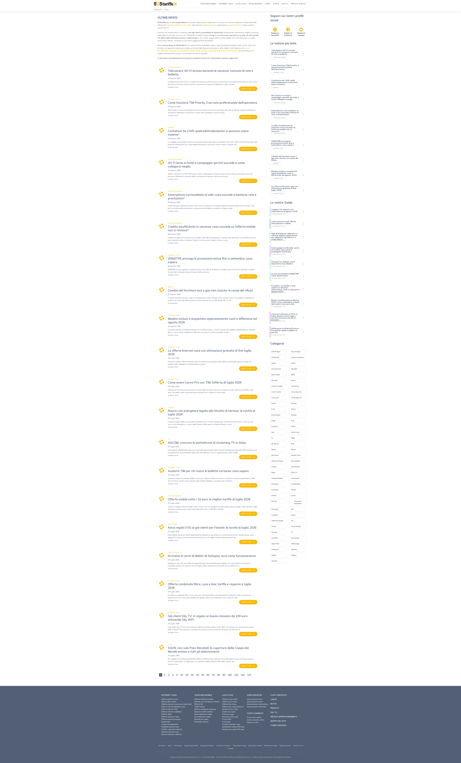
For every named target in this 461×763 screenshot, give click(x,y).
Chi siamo (161, 745)
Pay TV (273, 712)
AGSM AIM (275, 357)
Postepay (274, 490)
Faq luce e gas (228, 714)
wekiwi (273, 555)
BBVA (293, 375)
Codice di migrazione (169, 724)
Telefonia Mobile (277, 521)
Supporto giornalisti (191, 745)
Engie (273, 421)
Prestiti (293, 490)
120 (243, 675)
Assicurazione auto (254, 699)
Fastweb (274, 426)
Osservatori (295, 478)
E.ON (273, 409)
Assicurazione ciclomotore (257, 704)
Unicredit (274, 538)
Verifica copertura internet (171, 729)
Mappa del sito (278, 721)
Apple (273, 363)
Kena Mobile (295, 461)
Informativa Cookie (255, 745)
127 (249, 675)
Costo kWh (226, 719)
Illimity (273, 449)
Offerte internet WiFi (169, 709)
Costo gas (226, 722)
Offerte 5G (198, 704)
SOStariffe (158, 10)
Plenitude (274, 484)
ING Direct (274, 455)
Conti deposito (296, 392)
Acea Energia (296, 351)
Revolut (274, 501)
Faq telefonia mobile (202, 717)
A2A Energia (275, 351)
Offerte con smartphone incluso (207, 702)
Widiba (293, 555)
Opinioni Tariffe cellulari (203, 712)
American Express (297, 357)
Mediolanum (295, 467)
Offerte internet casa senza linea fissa (176, 704)
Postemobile (295, 484)
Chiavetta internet (201, 722)
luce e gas (187, 25)
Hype (293, 438)
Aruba (293, 363)
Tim (292, 521)
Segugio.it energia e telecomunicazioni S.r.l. (185, 757)
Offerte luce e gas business (233, 707)
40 (197, 675)
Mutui (273, 472)
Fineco (293, 426)
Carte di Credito (276, 386)
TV (292, 532)
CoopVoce (275, 398)
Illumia (293, 449)
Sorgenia (274, 515)
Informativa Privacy (239, 745)
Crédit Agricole (296, 398)
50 (203, 675)
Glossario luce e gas (230, 717)
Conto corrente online (255, 720)
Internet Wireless (277, 461)
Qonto (293, 495)
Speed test (165, 722)
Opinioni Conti (252, 722)
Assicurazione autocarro (256, 707)
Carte (273, 699)
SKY (292, 509)
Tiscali (273, 526)
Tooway (274, 532)
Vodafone (274, 549)
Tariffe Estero (199, 707)
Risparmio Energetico (298, 502)
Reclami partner (285, 745)
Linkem (273, 467)
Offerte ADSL (166, 714)
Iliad (292, 444)
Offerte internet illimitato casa (173, 707)
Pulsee (273, 495)
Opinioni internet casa (170, 732)
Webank (294, 549)
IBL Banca (274, 444)
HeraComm (295, 432)
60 (208, 675)
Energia (294, 415)
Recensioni (178, 745)
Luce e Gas (227, 695)
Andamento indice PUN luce (233, 727)
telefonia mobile (209, 25)
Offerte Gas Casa (229, 704)
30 (192, 675)
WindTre (274, 561)
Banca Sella (275, 375)
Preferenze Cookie (270, 745)
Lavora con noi (298, 745)
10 (181, 675)
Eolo (292, 421)
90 (224, 675)
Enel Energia (275, 415)
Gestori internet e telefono (171, 734)
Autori (170, 745)
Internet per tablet (201, 719)
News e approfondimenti (283, 716)
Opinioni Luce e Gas (230, 709)
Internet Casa (296, 455)
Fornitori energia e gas (231, 724)
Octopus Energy (277, 478)
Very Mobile (295, 538)
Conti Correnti (276, 392)
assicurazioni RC (234, 25)
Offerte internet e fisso (170, 717)
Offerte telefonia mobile (203, 699)
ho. (272, 438)
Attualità (294, 369)
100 (230, 675)
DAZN (273, 403)
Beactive (274, 380)
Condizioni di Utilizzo (223, 745)
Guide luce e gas (228, 712)
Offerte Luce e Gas (229, 699)
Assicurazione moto (255, 702)
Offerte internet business (171, 719)
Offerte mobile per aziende (205, 709)
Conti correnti (255, 713)
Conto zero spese (254, 717)
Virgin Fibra (275, 544)
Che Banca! (295, 386)
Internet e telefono (174, 25)
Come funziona (278, 725)
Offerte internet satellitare (171, 712)
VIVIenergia (295, 544)
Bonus (293, 380)
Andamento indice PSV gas (233, 729)
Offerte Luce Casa (229, 702)
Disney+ (294, 403)
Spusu (293, 515)
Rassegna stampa (207, 745)
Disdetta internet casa (170, 727)
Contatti (230, 748)
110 (236, 675)
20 (187, 675)
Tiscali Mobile (296, 526)
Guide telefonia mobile (203, 714)
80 (218, 675)
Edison (293, 409)
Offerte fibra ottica (168, 702)
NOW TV (294, 472)
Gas (272, 432)
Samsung (274, 509)
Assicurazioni (276, 369)
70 (213, 675)
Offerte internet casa (169, 699)
